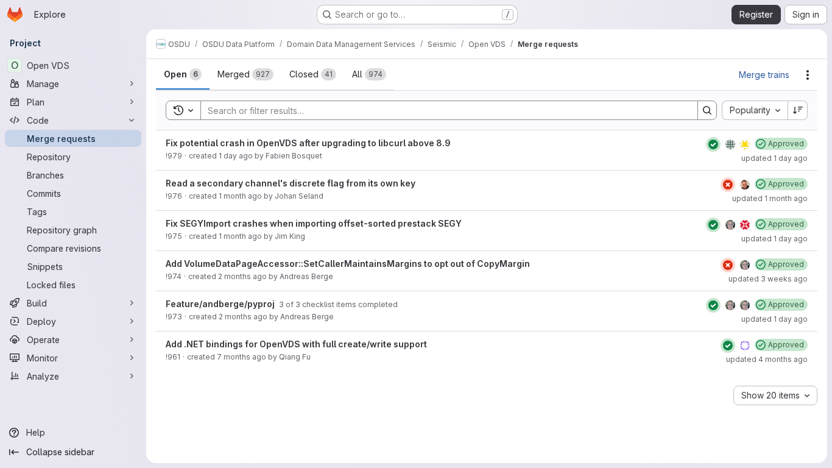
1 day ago (236, 155)
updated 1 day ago (774, 158)
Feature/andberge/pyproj (221, 304)
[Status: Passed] (713, 144)
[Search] (707, 110)
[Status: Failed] (728, 184)
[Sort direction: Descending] (798, 110)
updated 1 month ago (770, 198)
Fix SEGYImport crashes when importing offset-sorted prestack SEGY (314, 223)
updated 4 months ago (767, 359)
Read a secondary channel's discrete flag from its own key (290, 183)
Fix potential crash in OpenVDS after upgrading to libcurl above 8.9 (308, 143)
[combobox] (755, 110)
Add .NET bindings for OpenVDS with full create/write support (296, 344)
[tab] (183, 74)
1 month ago (240, 195)
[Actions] (807, 75)
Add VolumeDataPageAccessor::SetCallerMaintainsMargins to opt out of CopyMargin (348, 263)
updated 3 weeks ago (768, 278)
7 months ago (241, 356)
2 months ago (242, 276)
